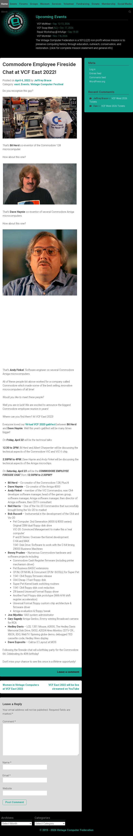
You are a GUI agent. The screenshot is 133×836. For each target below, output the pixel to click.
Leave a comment (68, 671)
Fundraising (82, 4)
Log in (92, 69)
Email (7, 775)
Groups (34, 4)
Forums (23, 4)
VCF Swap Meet (45, 28)
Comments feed (97, 77)
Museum (45, 4)
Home (4, 4)
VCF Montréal (44, 36)
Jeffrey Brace (42, 80)
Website (7, 788)
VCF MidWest (44, 24)
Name (7, 762)
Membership (108, 4)
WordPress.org (97, 81)
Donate (95, 4)
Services (56, 4)
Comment (9, 721)
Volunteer (69, 4)
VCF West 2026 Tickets (113, 106)
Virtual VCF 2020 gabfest (40, 424)
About (4, 11)
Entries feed (95, 73)
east (17, 84)
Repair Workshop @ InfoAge (51, 32)
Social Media (125, 4)
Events (13, 4)
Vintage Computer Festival (46, 84)
